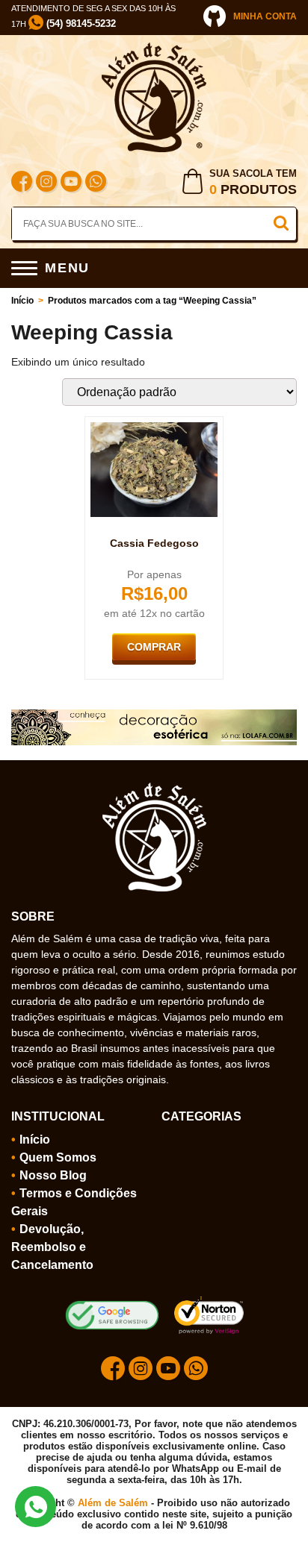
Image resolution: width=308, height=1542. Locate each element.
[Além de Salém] (154, 48)
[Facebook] (21, 183)
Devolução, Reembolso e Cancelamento (52, 1247)
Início (22, 300)
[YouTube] (71, 183)
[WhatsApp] (95, 183)
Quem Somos (57, 1157)
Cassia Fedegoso (154, 543)
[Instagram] (46, 183)
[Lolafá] (154, 715)
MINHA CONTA (265, 16)
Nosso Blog (53, 1175)
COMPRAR (154, 647)
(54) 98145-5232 (79, 23)
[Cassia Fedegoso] (154, 428)
